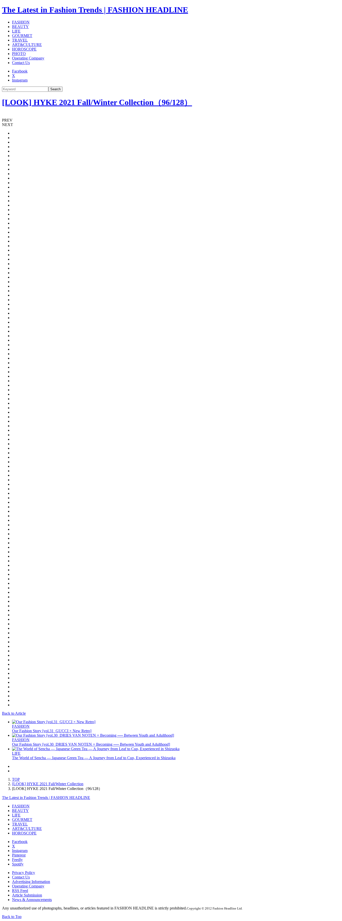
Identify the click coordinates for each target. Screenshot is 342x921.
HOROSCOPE (24, 49)
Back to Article (14, 713)
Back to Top (12, 916)
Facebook (20, 71)
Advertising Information (31, 881)
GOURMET (22, 36)
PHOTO (19, 54)
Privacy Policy (23, 872)
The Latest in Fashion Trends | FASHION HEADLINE (95, 9)
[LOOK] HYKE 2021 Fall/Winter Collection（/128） (97, 102)
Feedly (17, 859)
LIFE (16, 31)
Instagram (20, 80)
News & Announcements (32, 899)
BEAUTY (20, 27)
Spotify (18, 864)
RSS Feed (20, 890)
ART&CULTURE (27, 45)
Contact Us (21, 63)
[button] (171, 120)
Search (55, 89)
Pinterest (19, 855)
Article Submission (27, 895)
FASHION (21, 22)
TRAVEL (20, 40)
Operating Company (28, 58)
